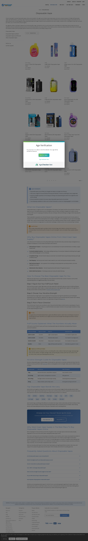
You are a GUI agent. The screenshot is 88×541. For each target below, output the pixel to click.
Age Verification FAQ (44, 159)
